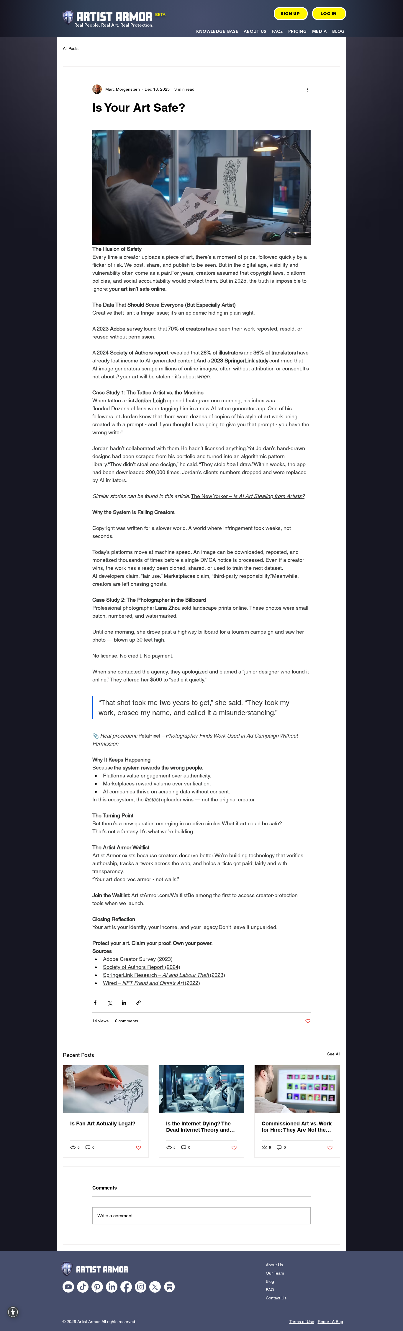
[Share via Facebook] (95, 1002)
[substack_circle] (169, 1287)
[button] (217, 31)
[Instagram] (140, 1287)
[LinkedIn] (111, 1287)
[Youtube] (68, 1287)
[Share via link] (138, 1002)
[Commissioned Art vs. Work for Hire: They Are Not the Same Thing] (297, 1089)
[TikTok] (83, 1287)
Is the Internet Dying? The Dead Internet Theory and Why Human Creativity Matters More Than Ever (198, 1126)
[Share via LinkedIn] (124, 1002)
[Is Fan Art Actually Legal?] (105, 1089)
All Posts (70, 48)
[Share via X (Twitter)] (109, 1002)
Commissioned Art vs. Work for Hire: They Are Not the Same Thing (297, 1126)
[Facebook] (126, 1287)
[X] (155, 1287)
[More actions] (307, 89)
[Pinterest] (97, 1287)
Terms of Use (301, 1321)
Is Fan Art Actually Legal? (102, 1123)
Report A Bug (330, 1321)
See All (333, 1054)
